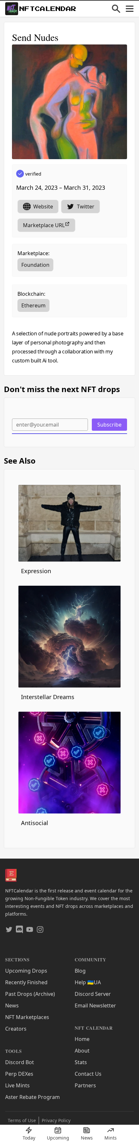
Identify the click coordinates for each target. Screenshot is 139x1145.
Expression (36, 571)
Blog (80, 970)
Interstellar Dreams (47, 697)
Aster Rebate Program (32, 1097)
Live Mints (17, 1085)
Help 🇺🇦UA (88, 982)
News (12, 1005)
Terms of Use (22, 1120)
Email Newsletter (95, 1005)
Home (82, 1039)
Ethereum (33, 305)
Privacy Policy (56, 1120)
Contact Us (88, 1073)
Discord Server (93, 993)
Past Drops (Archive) (30, 993)
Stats (81, 1062)
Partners (85, 1085)
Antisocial (34, 823)
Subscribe (109, 424)
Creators (16, 1028)
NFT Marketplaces (27, 1017)
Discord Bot (19, 1062)
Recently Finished (26, 982)
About (82, 1050)
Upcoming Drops (26, 970)
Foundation (35, 264)
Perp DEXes (19, 1073)
